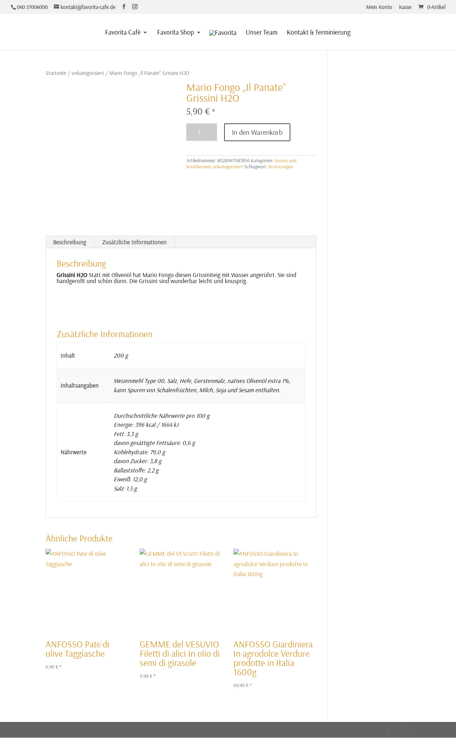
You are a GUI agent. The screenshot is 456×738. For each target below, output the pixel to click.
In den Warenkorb (257, 132)
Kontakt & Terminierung (319, 33)
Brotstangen (280, 166)
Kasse (405, 7)
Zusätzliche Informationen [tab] (134, 242)
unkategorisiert (88, 72)
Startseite (56, 72)
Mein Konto (379, 7)
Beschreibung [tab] (69, 242)
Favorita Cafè (123, 33)
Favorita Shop (175, 33)
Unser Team (262, 33)
